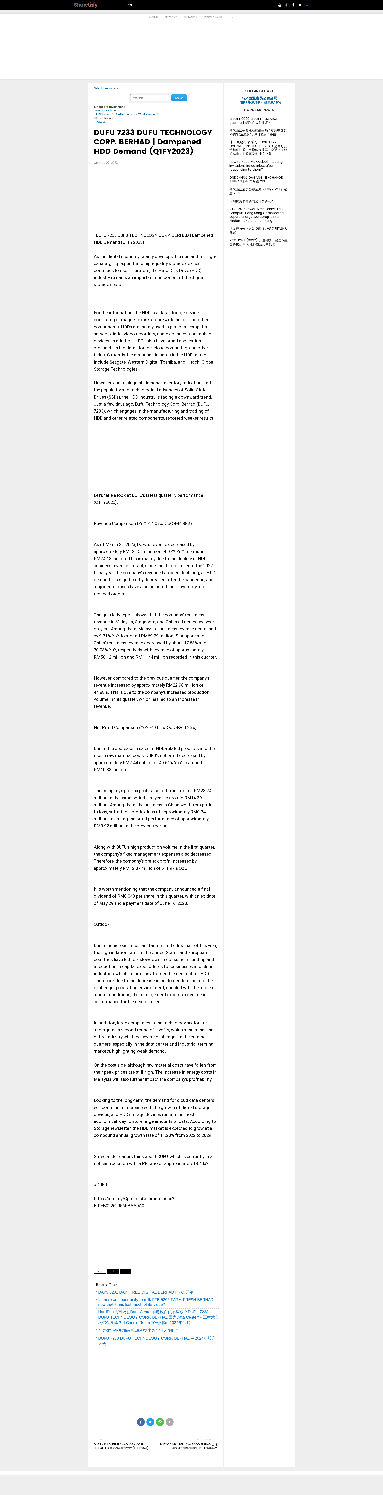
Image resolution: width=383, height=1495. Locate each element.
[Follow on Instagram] (287, 5)
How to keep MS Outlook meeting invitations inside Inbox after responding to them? (256, 165)
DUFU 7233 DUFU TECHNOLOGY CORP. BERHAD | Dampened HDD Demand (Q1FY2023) (153, 141)
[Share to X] (150, 1422)
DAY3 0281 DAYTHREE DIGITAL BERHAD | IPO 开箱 (145, 1292)
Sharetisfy (85, 4)
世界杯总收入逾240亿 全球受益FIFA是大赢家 (258, 230)
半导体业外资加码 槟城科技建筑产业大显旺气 (138, 1330)
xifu (125, 1271)
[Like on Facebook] (293, 5)
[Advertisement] (191, 51)
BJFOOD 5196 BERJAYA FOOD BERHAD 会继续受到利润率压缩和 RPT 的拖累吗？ (188, 1446)
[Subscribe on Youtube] (280, 5)
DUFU (113, 1271)
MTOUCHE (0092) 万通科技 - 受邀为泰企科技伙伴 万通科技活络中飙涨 (258, 242)
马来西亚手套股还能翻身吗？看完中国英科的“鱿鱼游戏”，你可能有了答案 (258, 132)
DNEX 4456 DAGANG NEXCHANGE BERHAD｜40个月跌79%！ (256, 179)
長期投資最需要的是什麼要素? (251, 201)
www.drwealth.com (106, 110)
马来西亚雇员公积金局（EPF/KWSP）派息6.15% (259, 100)
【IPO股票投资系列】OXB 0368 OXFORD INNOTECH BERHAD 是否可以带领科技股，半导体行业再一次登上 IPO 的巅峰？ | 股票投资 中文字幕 (258, 148)
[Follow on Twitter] (300, 5)
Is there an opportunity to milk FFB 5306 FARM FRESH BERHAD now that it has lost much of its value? (155, 1302)
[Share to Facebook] (141, 1422)
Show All (100, 122)
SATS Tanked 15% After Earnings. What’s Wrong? (126, 114)
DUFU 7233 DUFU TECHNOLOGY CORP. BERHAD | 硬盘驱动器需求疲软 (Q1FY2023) (121, 1446)
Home (129, 5)
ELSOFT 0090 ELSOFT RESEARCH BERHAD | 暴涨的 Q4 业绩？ (253, 120)
